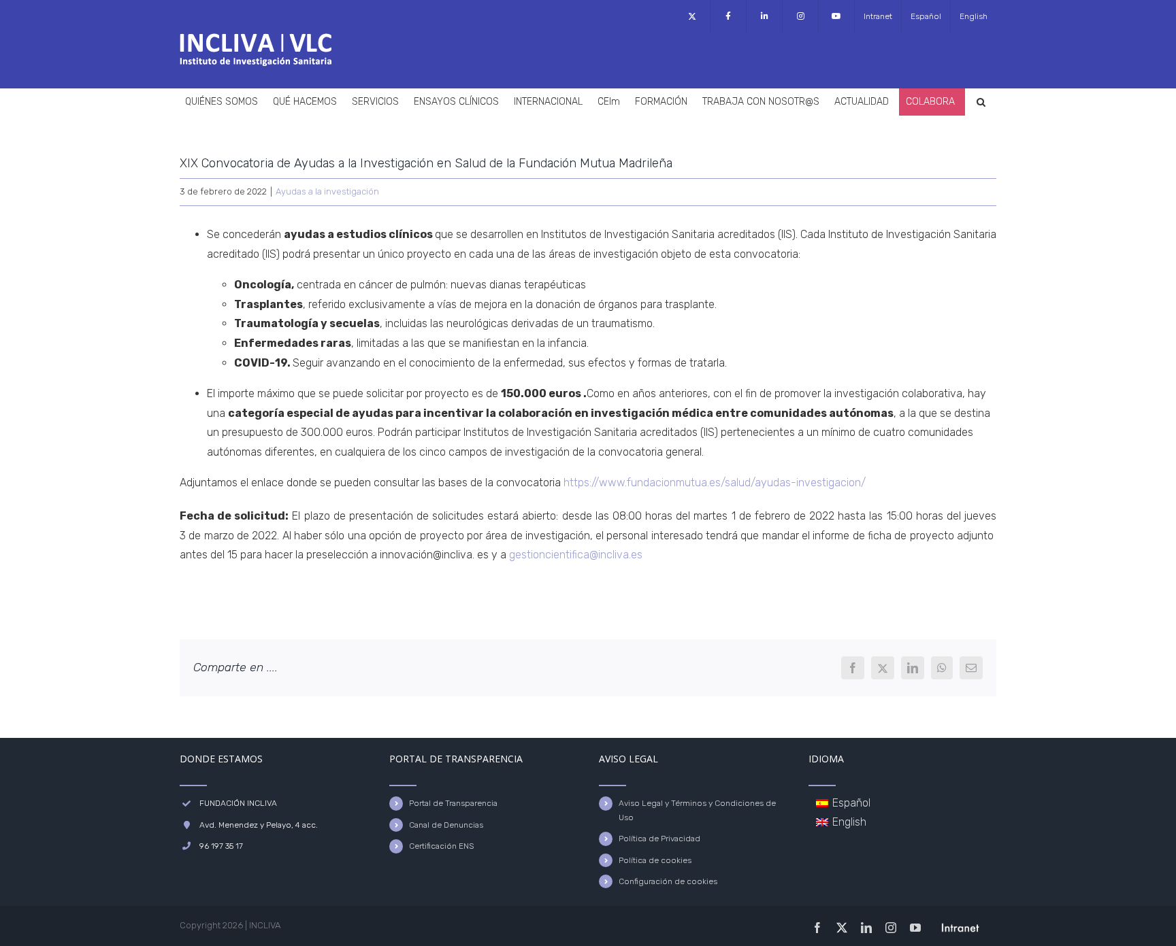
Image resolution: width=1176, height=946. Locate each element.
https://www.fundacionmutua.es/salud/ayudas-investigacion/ (715, 482)
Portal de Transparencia (453, 803)
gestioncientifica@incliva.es (575, 554)
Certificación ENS (441, 846)
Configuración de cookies (668, 881)
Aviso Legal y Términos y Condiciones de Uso (697, 810)
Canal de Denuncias (446, 825)
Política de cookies (655, 860)
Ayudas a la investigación (327, 191)
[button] (981, 102)
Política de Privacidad (659, 838)
